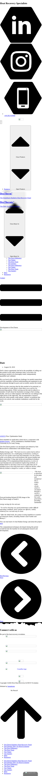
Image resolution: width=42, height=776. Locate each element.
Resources (7, 757)
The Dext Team (13, 262)
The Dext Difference (15, 258)
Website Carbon (28, 690)
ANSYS (3, 436)
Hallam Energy (5, 441)
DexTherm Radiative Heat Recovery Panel (18, 745)
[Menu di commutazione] (1, 122)
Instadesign (11, 686)
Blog (5, 755)
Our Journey (12, 263)
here (1, 523)
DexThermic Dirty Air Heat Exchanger (16, 746)
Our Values (11, 260)
